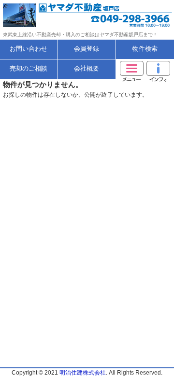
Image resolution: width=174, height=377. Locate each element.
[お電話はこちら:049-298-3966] (130, 15)
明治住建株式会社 (82, 372)
